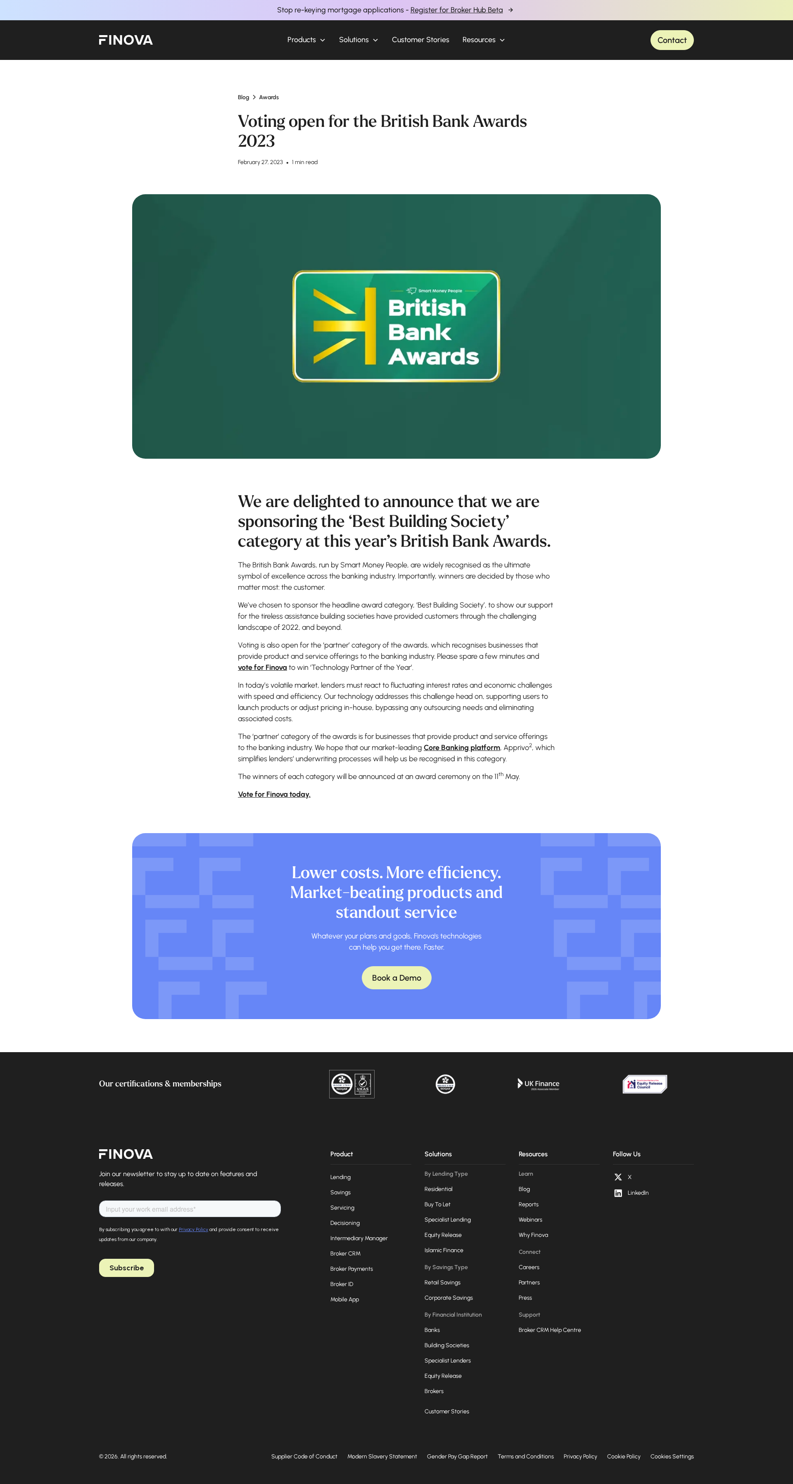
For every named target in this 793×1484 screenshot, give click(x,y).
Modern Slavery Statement (382, 1456)
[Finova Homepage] (126, 1154)
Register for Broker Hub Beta (457, 9)
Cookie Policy (624, 1456)
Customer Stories (420, 39)
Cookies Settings (672, 1456)
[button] (306, 40)
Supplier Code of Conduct (304, 1456)
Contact (672, 40)
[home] (126, 40)
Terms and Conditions (526, 1456)
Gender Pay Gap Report (457, 1456)
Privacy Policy (580, 1456)
